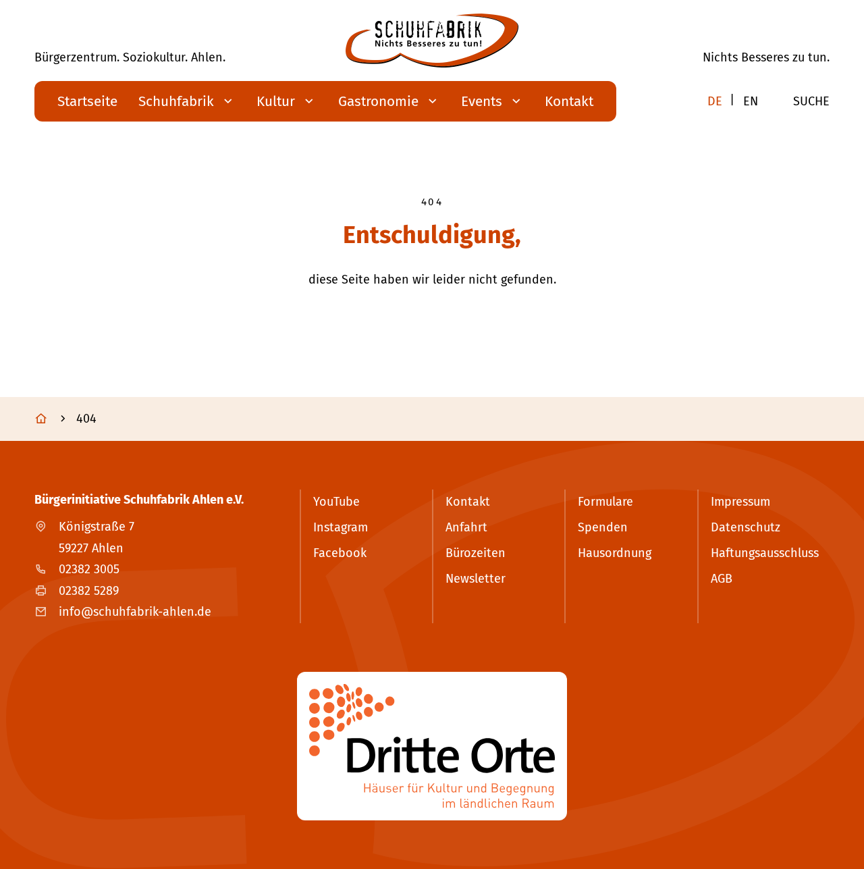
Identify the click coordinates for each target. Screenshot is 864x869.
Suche (811, 101)
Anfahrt (466, 527)
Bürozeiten (476, 553)
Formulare (605, 501)
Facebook (340, 553)
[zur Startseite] (432, 41)
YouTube (336, 501)
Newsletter (476, 578)
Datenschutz (745, 527)
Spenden (603, 527)
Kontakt (468, 501)
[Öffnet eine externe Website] (432, 746)
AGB (721, 578)
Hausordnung (614, 553)
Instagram (340, 527)
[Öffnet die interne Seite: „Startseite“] (53, 419)
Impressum (740, 501)
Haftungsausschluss (765, 553)
